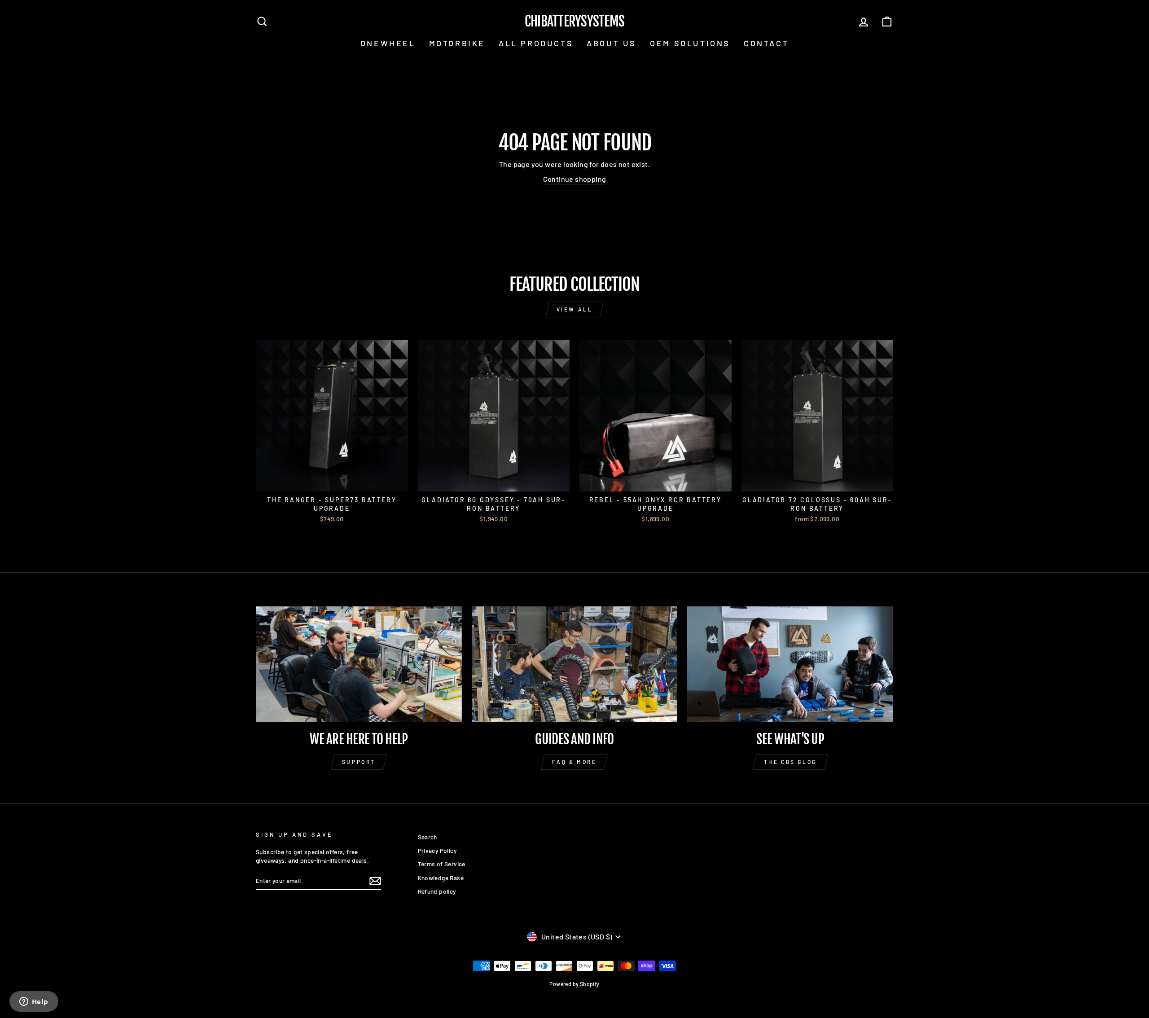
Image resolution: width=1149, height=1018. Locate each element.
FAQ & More (574, 762)
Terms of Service (441, 864)
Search (427, 837)
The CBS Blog (790, 762)
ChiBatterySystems (574, 21)
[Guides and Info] (575, 664)
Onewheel (388, 43)
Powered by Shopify (574, 984)
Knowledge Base (441, 878)
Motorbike (457, 43)
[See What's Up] (790, 664)
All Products (536, 43)
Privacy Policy (437, 850)
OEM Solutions (690, 43)
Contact (766, 43)
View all (575, 309)
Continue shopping (574, 179)
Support (359, 762)
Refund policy (437, 891)
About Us (611, 43)
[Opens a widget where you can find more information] (33, 1002)
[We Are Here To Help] (359, 664)
